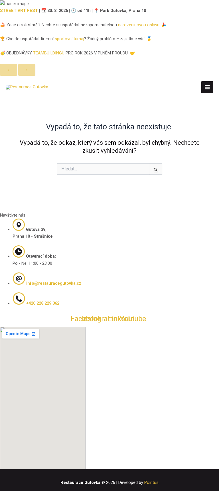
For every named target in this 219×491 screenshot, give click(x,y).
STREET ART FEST (19, 10)
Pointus (151, 482)
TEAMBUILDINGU (48, 53)
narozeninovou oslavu (138, 24)
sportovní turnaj (69, 38)
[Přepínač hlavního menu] (207, 87)
